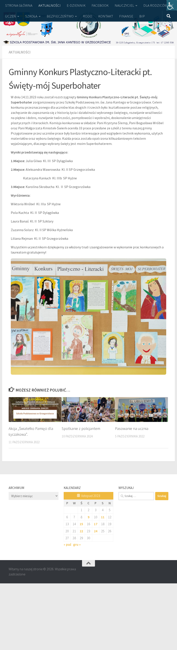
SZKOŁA (31, 16)
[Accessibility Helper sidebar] (172, 5)
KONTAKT (105, 16)
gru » (77, 544)
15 (81, 524)
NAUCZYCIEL (124, 5)
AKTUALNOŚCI (49, 5)
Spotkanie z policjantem (81, 428)
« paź (67, 544)
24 (95, 531)
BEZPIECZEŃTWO (60, 16)
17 (95, 524)
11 (102, 517)
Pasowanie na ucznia (131, 428)
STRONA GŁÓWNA (18, 5)
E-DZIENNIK (76, 5)
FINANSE (126, 16)
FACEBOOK (100, 5)
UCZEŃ (10, 16)
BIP (142, 16)
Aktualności (19, 52)
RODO (87, 16)
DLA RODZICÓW (155, 5)
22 (81, 531)
